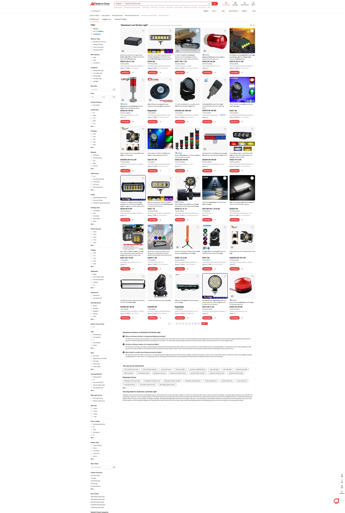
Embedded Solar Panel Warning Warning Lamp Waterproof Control (214, 154)
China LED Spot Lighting (149, 369)
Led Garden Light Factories (147, 384)
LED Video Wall (227, 369)
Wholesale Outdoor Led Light (172, 381)
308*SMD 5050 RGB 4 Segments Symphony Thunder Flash (132, 301)
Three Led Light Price (211, 381)
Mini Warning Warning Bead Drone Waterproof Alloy (242, 57)
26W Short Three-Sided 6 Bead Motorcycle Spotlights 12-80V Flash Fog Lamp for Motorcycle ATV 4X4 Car (160, 57)
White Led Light (128, 373)
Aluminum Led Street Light (216, 373)
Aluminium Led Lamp (159, 373)
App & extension (233, 11)
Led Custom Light (166, 369)
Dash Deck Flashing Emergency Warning (187, 301)
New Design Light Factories (167, 384)
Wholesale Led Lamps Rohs (192, 381)
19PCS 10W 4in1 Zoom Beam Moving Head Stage (241, 105)
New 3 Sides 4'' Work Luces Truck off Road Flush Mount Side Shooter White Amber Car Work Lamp (131, 253)
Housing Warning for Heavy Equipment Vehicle (131, 107)
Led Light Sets (169, 7)
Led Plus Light (154, 7)
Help (223, 11)
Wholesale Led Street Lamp (152, 381)
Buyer (214, 11)
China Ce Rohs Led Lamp (131, 369)
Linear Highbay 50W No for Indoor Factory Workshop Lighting (242, 203)
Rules (254, 11)
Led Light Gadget (178, 7)
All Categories (96, 11)
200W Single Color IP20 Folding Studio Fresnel (242, 252)
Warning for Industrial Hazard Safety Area (213, 58)
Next (203, 323)
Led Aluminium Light (143, 373)
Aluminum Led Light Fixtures (178, 373)
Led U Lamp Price (242, 381)
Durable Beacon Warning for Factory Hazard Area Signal (187, 156)
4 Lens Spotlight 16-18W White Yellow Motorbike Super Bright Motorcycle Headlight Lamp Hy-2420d (241, 155)
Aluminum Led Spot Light (236, 373)
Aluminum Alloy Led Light (198, 373)
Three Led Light (145, 7)
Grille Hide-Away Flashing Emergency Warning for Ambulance (159, 105)
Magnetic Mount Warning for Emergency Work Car (242, 303)
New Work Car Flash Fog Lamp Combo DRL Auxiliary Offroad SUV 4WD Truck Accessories (214, 302)
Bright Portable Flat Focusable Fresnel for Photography (132, 154)
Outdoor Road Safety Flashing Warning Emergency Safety (187, 252)
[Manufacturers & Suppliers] (99, 4)
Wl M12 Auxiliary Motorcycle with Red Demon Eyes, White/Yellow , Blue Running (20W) (187, 205)
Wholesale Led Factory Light (132, 381)
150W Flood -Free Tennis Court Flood (214, 203)
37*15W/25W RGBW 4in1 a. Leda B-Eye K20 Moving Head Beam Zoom (187, 105)
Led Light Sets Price (129, 384)
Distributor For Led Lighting (190, 7)
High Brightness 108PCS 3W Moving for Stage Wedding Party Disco (159, 154)
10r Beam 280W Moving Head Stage (159, 300)
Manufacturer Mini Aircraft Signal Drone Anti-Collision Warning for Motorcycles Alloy (132, 57)
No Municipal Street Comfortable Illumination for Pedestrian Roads (213, 106)
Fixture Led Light (180, 369)
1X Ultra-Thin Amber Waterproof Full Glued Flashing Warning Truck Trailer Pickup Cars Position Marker (186, 57)
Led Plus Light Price (226, 381)
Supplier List (106, 19)
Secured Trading (120, 19)
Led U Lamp (162, 7)
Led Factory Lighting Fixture (197, 369)
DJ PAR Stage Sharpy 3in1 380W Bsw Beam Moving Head (214, 252)
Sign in (253, 5)
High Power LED (202, 7)
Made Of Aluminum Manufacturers (132, 7)
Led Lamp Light (214, 369)
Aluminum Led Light (241, 369)
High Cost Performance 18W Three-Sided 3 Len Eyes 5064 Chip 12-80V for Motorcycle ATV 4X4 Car (160, 204)
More (124, 388)
